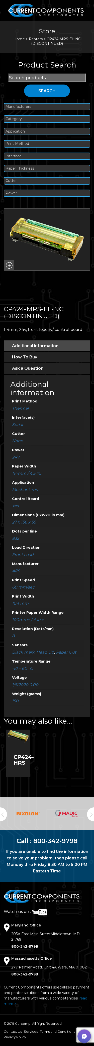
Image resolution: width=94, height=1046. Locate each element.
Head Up (45, 652)
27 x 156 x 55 (24, 522)
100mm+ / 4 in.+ (28, 619)
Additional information (35, 345)
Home (19, 39)
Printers (36, 39)
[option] (28, 813)
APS (16, 571)
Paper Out (66, 652)
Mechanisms (25, 489)
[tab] (47, 345)
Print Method (17, 144)
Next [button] (90, 814)
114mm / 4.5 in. (26, 473)
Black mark (23, 652)
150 (15, 701)
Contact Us (13, 1031)
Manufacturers (18, 107)
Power (11, 193)
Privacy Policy (15, 1037)
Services (31, 1031)
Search (47, 91)
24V (16, 457)
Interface (14, 156)
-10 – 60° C (22, 668)
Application (15, 131)
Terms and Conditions (57, 1031)
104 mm (20, 603)
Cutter (11, 181)
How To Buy (24, 357)
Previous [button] (3, 814)
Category (14, 119)
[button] (9, 265)
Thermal (20, 408)
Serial (17, 424)
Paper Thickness (20, 168)
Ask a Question (27, 368)
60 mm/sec (23, 587)
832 (15, 538)
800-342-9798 (55, 841)
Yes (15, 505)
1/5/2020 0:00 (25, 684)
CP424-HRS (24, 760)
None (17, 440)
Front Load (23, 554)
